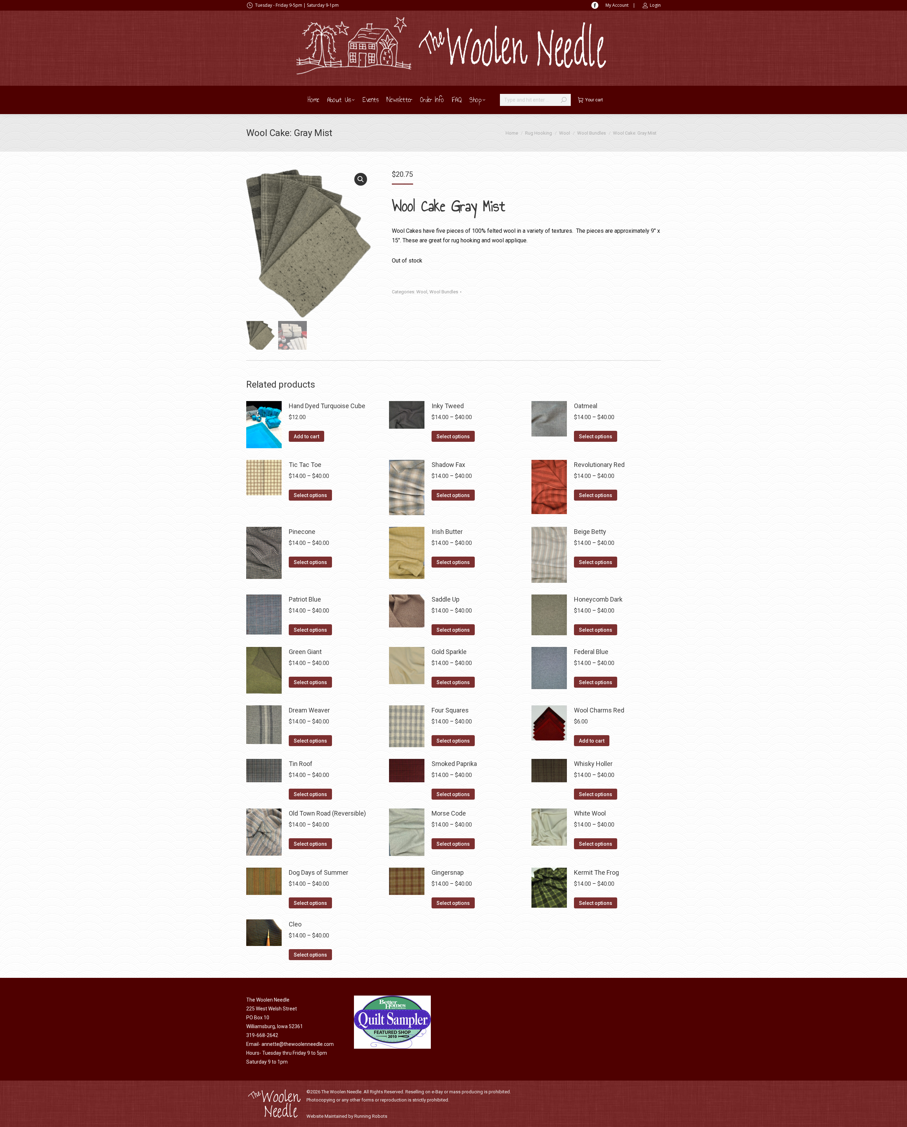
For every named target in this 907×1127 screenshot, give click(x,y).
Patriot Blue (305, 599)
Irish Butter (447, 531)
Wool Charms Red (599, 710)
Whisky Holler (593, 763)
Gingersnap (448, 872)
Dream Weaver (309, 710)
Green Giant (305, 651)
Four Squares (450, 710)
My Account (617, 5)
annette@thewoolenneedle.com (297, 1044)
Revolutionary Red (599, 464)
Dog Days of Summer (318, 872)
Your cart (594, 99)
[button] (360, 179)
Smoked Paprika (454, 763)
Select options (453, 436)
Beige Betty (590, 531)
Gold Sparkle (449, 651)
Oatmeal (585, 406)
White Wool (590, 813)
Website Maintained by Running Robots (346, 1116)
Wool (421, 291)
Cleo (295, 924)
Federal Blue (591, 651)
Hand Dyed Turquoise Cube (327, 406)
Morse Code (449, 813)
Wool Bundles (443, 291)
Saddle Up (446, 599)
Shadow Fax (448, 464)
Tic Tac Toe (305, 464)
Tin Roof (300, 763)
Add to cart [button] (306, 436)
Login (655, 5)
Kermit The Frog (596, 872)
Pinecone (302, 531)
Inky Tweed (448, 406)
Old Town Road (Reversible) (327, 813)
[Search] (564, 100)
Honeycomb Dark (598, 599)
